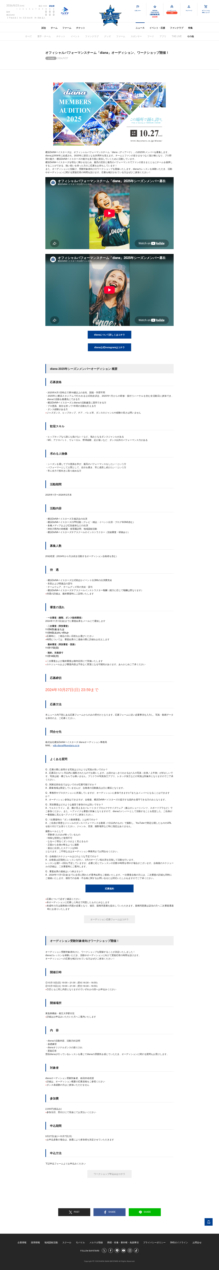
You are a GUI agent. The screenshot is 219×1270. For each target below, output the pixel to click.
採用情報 (35, 1242)
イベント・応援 (157, 27)
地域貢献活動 (51, 1242)
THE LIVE (177, 36)
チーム (54, 27)
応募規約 (109, 888)
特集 (190, 27)
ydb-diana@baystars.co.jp (66, 745)
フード (150, 36)
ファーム (66, 27)
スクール (66, 1242)
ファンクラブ (176, 27)
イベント (75, 36)
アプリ (163, 36)
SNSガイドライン (179, 1242)
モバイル (80, 1242)
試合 (44, 27)
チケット (80, 27)
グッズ (107, 36)
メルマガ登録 (96, 1242)
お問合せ (197, 1242)
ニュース (140, 27)
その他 (190, 36)
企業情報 (21, 1242)
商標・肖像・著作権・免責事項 (123, 1242)
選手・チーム (44, 36)
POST (77, 1212)
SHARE (112, 1212)
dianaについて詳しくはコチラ (109, 334)
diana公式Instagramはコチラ (109, 347)
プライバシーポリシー (154, 1242)
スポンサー (136, 36)
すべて (28, 36)
